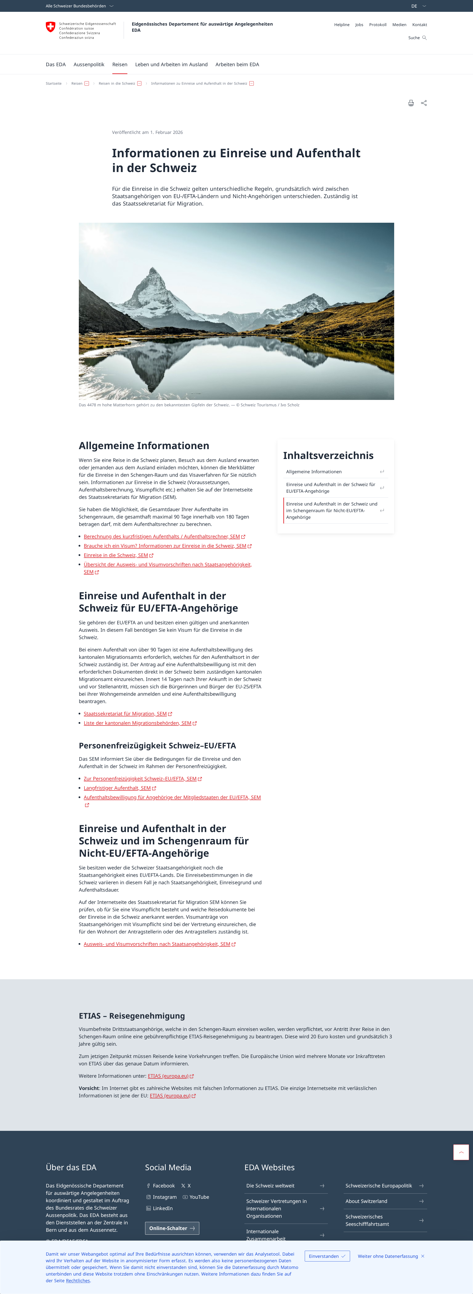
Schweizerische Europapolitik (379, 1185)
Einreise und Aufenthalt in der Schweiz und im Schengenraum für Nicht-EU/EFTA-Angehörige (331, 510)
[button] (56, 64)
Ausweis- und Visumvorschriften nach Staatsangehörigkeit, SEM (157, 944)
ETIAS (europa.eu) (168, 1076)
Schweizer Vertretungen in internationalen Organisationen (276, 1208)
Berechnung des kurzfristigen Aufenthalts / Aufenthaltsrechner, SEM (162, 536)
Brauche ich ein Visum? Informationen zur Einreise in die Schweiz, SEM (165, 545)
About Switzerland (366, 1201)
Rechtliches (78, 1280)
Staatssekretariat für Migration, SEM (125, 713)
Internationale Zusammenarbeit (266, 1235)
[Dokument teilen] (423, 102)
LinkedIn (163, 1208)
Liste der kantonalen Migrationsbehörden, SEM (137, 723)
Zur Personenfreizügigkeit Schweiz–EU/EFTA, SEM (140, 778)
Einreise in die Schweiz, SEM (116, 555)
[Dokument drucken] (411, 102)
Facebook (164, 1185)
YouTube (199, 1197)
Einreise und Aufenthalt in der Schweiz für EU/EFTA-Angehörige (330, 487)
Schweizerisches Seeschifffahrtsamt (367, 1220)
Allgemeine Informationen (314, 471)
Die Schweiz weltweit (270, 1185)
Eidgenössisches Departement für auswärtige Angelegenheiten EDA (203, 27)
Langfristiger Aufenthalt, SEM (117, 788)
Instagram (165, 1197)
